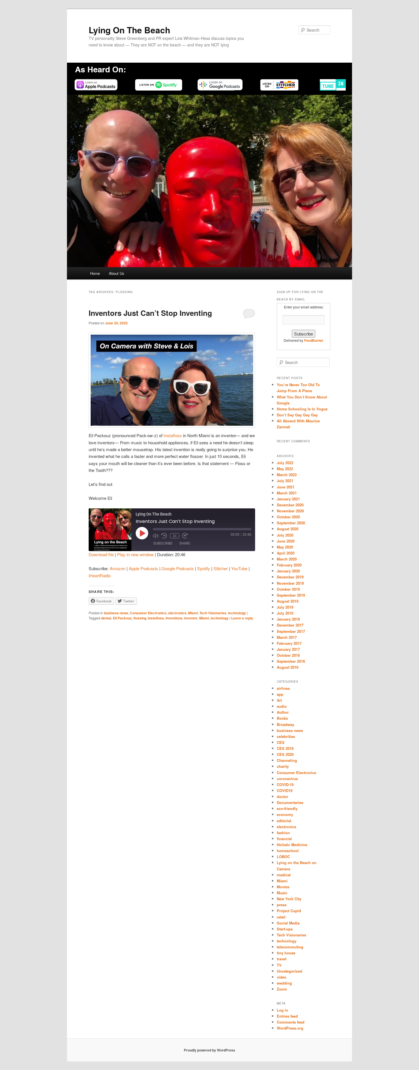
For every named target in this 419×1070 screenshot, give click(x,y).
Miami (193, 612)
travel (281, 958)
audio (282, 706)
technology (237, 612)
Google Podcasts (178, 568)
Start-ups (285, 929)
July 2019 (285, 607)
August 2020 (287, 528)
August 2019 (287, 601)
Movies (283, 886)
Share (184, 543)
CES (280, 742)
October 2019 (288, 589)
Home (95, 273)
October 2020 (288, 516)
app (280, 694)
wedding (284, 983)
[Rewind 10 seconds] (164, 536)
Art (279, 700)
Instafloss (173, 435)
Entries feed (287, 1016)
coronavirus (287, 778)
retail (281, 917)
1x (174, 536)
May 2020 (285, 547)
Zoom (282, 989)
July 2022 (285, 462)
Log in (282, 1010)
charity (283, 766)
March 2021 (287, 493)
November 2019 (290, 583)
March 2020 (287, 559)
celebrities (286, 736)
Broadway (285, 724)
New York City (289, 898)
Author (283, 712)
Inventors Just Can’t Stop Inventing (150, 313)
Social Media (288, 923)
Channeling (287, 760)
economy (285, 814)
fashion (283, 832)
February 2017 (289, 643)
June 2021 (285, 487)
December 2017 (290, 625)
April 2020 (285, 553)
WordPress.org (290, 1028)
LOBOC (283, 856)
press (281, 904)
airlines (283, 688)
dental (106, 618)
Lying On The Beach (129, 30)
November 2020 (290, 510)
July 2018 (285, 613)
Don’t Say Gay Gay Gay (297, 415)
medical (284, 874)
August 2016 (287, 667)
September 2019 (291, 595)
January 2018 (288, 619)
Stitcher (220, 568)
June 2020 (285, 541)
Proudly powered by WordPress (209, 1050)
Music (282, 892)
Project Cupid (289, 910)
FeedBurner (314, 340)
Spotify (203, 568)
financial (284, 838)
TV (279, 965)
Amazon (117, 568)
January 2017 (288, 649)
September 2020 (291, 522)
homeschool (288, 850)
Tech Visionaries (213, 612)
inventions (174, 618)
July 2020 (285, 535)
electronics (177, 612)
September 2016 (291, 661)
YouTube (239, 568)
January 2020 (288, 571)
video (281, 977)
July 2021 (285, 480)
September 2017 (291, 631)
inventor (191, 618)
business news (116, 612)
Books (282, 718)
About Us (116, 273)
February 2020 (289, 565)
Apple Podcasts (143, 568)
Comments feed (290, 1022)
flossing (139, 618)
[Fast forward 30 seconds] (185, 536)
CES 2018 (285, 748)
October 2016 (288, 655)
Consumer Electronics (148, 612)
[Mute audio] (155, 535)
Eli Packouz (122, 618)
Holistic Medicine (292, 844)
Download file (101, 554)
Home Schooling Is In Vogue (302, 409)
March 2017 (287, 637)
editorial (284, 820)
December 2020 (290, 505)
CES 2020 (285, 754)
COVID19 (284, 790)
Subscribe (162, 543)
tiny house (286, 953)
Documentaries (290, 802)
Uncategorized (289, 971)
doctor (282, 796)
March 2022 (287, 474)
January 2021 (288, 499)
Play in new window (135, 554)
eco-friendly (287, 808)
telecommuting (290, 947)
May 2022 (285, 468)
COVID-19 (285, 784)
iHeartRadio (100, 575)
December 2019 (290, 577)
